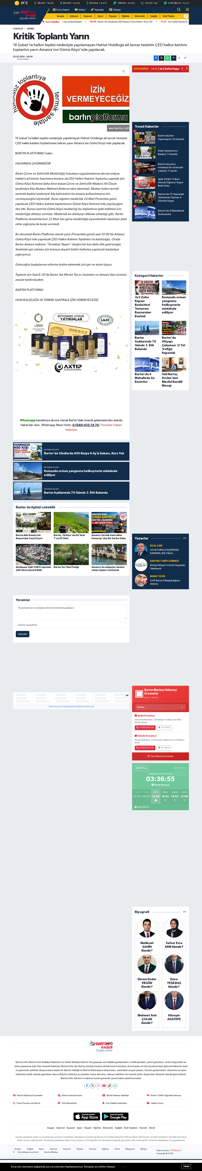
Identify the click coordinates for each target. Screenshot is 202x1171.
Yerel (152, 1128)
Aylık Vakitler (143, 807)
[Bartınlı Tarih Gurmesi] (141, 564)
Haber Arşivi (157, 1103)
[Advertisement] (71, 396)
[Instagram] (98, 1085)
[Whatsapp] (115, 1085)
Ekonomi (140, 16)
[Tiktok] (109, 1085)
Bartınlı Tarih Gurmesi (164, 561)
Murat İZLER (157, 576)
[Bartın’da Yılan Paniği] (71, 554)
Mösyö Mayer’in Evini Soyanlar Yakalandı (167, 567)
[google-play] (115, 1116)
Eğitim (125, 16)
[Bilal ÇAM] (141, 549)
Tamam (186, 1166)
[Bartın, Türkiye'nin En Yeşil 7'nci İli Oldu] (71, 522)
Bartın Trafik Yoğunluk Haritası (166, 1095)
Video (82, 10)
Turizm (143, 1128)
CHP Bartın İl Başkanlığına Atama (165, 582)
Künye (117, 10)
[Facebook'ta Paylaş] (156, 58)
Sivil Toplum (169, 16)
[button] (186, 16)
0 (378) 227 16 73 (146, 748)
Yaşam (112, 16)
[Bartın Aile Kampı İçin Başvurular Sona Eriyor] (33, 522)
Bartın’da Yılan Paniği (66, 567)
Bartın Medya (51, 1152)
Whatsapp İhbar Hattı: (70, 425)
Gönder (22, 634)
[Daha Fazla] (173, 58)
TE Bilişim (175, 1151)
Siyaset (87, 16)
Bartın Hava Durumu (72, 1095)
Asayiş (60, 16)
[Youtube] (104, 1085)
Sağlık (153, 16)
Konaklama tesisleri (28, 1152)
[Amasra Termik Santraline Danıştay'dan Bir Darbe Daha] (109, 522)
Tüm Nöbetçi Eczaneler (162, 756)
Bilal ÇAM (156, 546)
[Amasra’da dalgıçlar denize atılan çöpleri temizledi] (109, 554)
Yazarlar (99, 10)
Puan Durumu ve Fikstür (28, 1103)
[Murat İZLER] (141, 580)
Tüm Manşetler (69, 1103)
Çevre (30, 29)
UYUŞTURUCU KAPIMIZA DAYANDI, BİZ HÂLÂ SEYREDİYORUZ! (164, 552)
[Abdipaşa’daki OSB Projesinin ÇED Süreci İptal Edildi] (33, 554)
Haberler (18, 29)
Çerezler (121, 1166)
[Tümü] (184, 538)
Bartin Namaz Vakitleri (118, 1095)
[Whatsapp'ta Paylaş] (167, 58)
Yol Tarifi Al (165, 728)
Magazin (130, 1149)
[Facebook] (86, 1085)
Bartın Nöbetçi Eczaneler (30, 1095)
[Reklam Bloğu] (71, 342)
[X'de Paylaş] (161, 58)
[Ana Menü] (186, 9)
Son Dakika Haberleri (116, 1103)
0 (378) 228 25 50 (146, 728)
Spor (100, 16)
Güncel (74, 16)
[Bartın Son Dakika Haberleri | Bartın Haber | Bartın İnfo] (25, 15)
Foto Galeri (62, 10)
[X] (92, 1085)
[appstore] (87, 1116)
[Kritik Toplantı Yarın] (71, 99)
